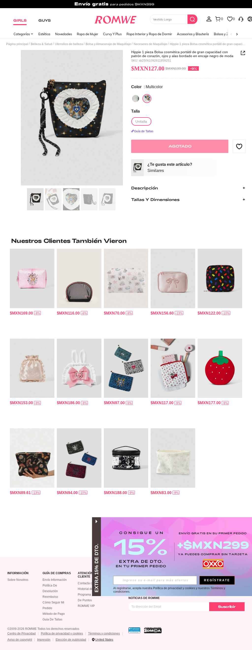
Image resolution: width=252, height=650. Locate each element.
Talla (135, 111)
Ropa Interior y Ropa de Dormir (149, 34)
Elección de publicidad (71, 639)
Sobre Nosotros (17, 580)
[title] (126, 240)
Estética (44, 34)
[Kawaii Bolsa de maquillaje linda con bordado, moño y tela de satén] (173, 278)
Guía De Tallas (52, 619)
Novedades (63, 34)
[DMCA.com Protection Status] (153, 630)
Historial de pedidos (91, 589)
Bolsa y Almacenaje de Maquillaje (108, 44)
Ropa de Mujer (87, 34)
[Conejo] (135, 98)
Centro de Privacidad (21, 633)
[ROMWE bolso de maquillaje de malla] (79, 278)
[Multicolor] (146, 98)
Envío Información (55, 580)
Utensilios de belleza (69, 44)
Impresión (43, 639)
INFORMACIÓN (18, 573)
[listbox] (209, 19)
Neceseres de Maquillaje (150, 44)
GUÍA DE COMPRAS (57, 573)
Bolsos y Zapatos (226, 34)
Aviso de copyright (19, 639)
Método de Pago (54, 614)
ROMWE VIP (86, 606)
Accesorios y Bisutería (193, 34)
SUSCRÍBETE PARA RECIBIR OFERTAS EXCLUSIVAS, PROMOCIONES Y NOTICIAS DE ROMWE (179, 596)
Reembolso (50, 597)
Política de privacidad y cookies (62, 633)
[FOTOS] (72, 118)
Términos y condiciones (104, 633)
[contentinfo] (21, 313)
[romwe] (115, 19)
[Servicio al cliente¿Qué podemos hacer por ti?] (241, 18)
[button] (239, 146)
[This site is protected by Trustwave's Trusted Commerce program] (134, 630)
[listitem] (32, 291)
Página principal (17, 44)
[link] (126, 6)
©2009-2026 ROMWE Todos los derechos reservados (43, 629)
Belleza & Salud (41, 44)
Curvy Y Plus (112, 34)
